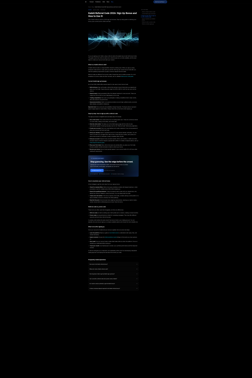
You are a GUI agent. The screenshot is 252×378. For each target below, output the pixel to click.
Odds (103, 1)
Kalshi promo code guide (127, 76)
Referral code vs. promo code (148, 22)
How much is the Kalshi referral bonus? (113, 264)
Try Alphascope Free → (97, 170)
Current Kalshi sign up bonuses (148, 13)
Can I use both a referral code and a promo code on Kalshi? (113, 278)
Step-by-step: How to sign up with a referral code (149, 16)
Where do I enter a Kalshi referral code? (113, 269)
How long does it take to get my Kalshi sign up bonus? (113, 274)
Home (89, 6)
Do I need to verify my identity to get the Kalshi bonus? (113, 283)
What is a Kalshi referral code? (148, 11)
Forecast (92, 1)
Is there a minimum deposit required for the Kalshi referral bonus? (113, 288)
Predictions (98, 1)
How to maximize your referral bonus (148, 19)
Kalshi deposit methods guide (97, 142)
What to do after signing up (148, 23)
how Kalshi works (114, 232)
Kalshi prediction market (111, 237)
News (108, 1)
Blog (112, 1)
